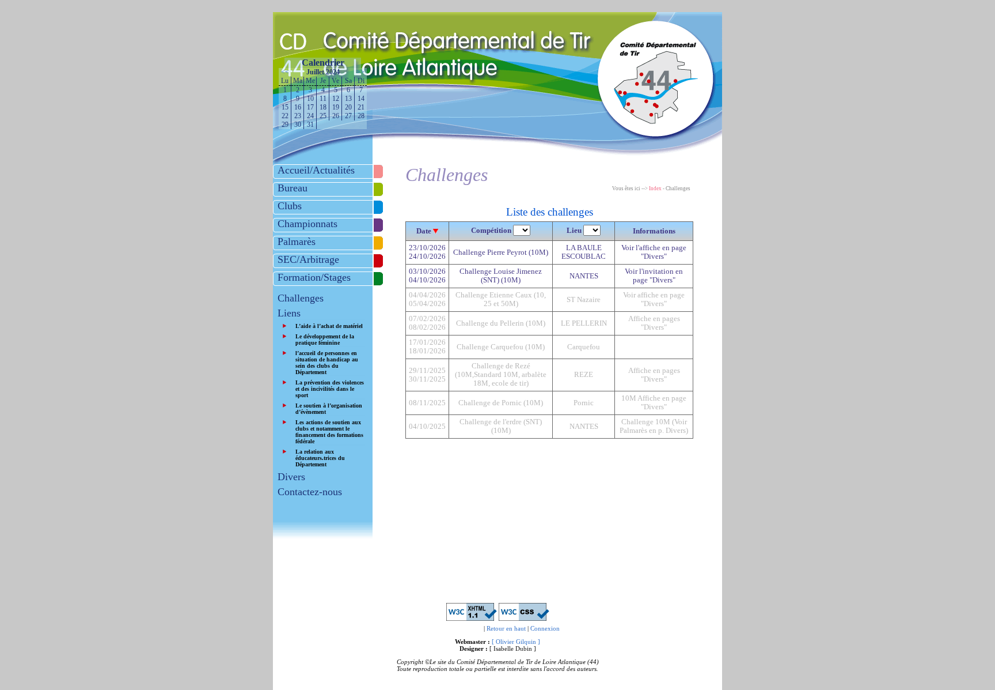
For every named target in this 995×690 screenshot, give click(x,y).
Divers (291, 476)
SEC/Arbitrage (308, 259)
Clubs (290, 206)
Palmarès (297, 241)
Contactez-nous (310, 491)
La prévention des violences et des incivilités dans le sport (329, 388)
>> (360, 72)
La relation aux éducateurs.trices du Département (320, 457)
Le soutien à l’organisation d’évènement (328, 408)
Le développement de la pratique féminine (324, 339)
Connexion (545, 628)
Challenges (301, 298)
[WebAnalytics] (460, 628)
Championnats (307, 223)
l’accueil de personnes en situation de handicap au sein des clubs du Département (326, 362)
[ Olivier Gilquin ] (516, 641)
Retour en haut (506, 628)
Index (655, 188)
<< (285, 72)
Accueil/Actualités (316, 170)
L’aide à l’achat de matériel (329, 326)
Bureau (292, 188)
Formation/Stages (314, 277)
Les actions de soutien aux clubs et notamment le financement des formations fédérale (329, 431)
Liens (289, 313)
